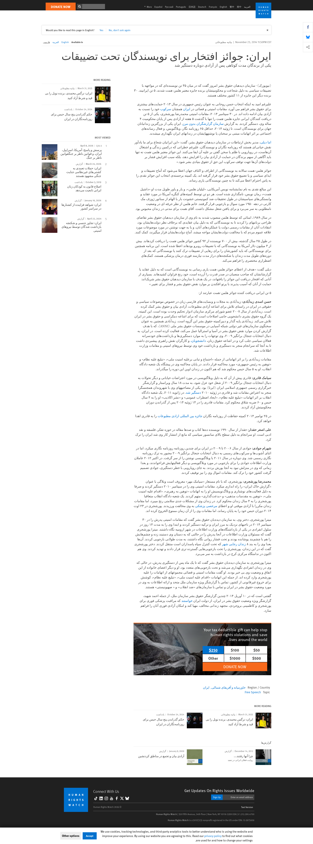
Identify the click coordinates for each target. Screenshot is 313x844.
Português (181, 6)
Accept (89, 836)
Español (158, 6)
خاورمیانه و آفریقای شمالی (229, 687)
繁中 (232, 6)
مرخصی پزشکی (206, 506)
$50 (256, 650)
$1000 (235, 658)
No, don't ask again (119, 30)
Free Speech (253, 692)
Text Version (247, 807)
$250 (213, 650)
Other (213, 658)
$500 (256, 658)
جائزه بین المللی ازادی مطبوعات (180, 416)
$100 (235, 650)
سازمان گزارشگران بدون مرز (203, 124)
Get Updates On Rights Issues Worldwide (219, 790)
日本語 (192, 6)
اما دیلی (265, 142)
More (147, 6)
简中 (239, 6)
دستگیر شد (193, 392)
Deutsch (202, 6)
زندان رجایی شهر (234, 544)
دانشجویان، (198, 341)
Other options (70, 836)
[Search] (79, 6)
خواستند (187, 601)
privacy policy (213, 836)
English (223, 6)
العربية (247, 6)
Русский (169, 6)
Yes (101, 30)
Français (213, 6)
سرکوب (165, 109)
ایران (186, 109)
